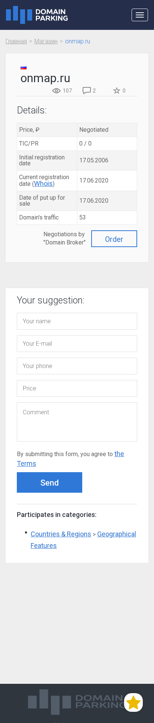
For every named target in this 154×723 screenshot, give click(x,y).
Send (49, 482)
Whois (43, 183)
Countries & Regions (61, 534)
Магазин (46, 41)
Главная (16, 41)
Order (114, 239)
